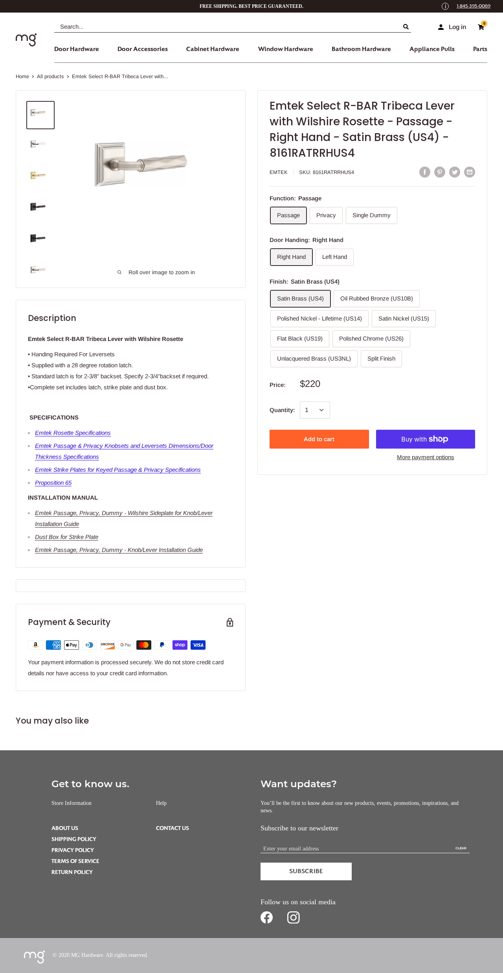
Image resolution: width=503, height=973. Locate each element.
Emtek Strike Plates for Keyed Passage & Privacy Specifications (118, 469)
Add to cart (319, 439)
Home (22, 76)
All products (50, 76)
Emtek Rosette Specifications (73, 432)
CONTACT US (172, 828)
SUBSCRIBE (306, 871)
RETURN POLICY (72, 872)
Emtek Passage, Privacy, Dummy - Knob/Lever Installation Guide (119, 549)
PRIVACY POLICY (72, 850)
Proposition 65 (53, 482)
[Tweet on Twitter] (454, 172)
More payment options (425, 457)
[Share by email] (469, 172)
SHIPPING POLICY (73, 839)
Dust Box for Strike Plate (66, 536)
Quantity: (282, 410)
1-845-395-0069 (473, 6)
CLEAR (460, 848)
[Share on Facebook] (424, 172)
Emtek (279, 172)
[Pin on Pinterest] (439, 172)
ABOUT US (64, 828)
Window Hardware (285, 49)
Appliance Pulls (432, 49)
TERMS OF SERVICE (75, 861)
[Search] (407, 26)
